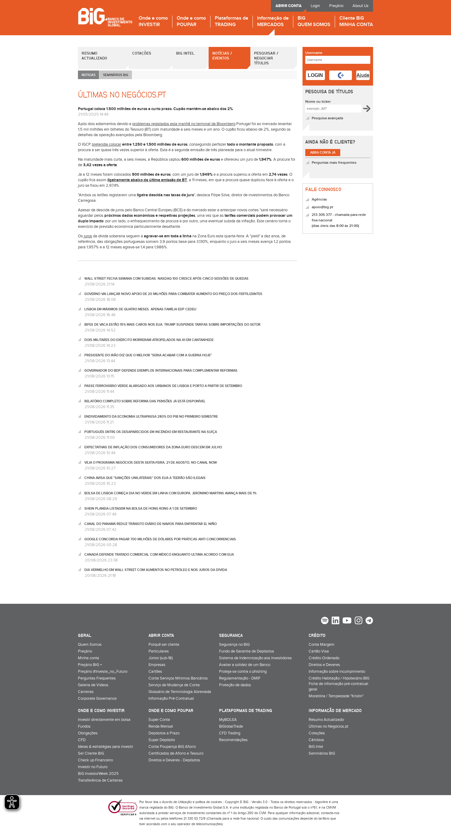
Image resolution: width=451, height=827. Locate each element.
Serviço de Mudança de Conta (174, 685)
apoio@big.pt (322, 207)
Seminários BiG (322, 753)
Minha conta (88, 658)
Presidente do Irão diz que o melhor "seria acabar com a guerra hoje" (148, 355)
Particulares (158, 651)
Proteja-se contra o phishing (243, 671)
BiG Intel (185, 53)
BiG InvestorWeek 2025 (98, 773)
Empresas (156, 664)
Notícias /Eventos (222, 55)
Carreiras (86, 691)
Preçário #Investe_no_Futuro (102, 671)
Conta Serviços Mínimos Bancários (178, 678)
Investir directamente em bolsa (104, 719)
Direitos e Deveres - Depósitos (174, 760)
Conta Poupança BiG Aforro (172, 746)
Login (315, 5)
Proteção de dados (235, 685)
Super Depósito (161, 739)
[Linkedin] (335, 621)
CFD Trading (229, 733)
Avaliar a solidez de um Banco (244, 664)
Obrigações (88, 733)
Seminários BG (115, 75)
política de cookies (208, 802)
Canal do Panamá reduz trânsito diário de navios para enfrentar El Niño (150, 524)
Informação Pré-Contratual (171, 698)
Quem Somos (90, 644)
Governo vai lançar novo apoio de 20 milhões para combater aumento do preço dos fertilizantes (173, 294)
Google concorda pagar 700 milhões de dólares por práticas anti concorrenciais (160, 539)
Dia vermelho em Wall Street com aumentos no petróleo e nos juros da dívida (155, 570)
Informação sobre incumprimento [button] (337, 671)
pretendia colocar (106, 144)
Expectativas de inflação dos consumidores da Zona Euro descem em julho (153, 447)
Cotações (141, 53)
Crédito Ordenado (324, 658)
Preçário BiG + (90, 664)
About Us (360, 5)
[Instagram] (358, 621)
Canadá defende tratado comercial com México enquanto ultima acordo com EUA (159, 555)
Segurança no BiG (234, 644)
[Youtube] (347, 621)
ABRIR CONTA (289, 5)
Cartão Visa (319, 651)
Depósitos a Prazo (163, 733)
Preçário (336, 5)
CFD (82, 739)
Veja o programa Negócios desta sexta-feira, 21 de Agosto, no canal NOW (150, 463)
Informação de (273, 22)
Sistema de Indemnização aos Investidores (255, 658)
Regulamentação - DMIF (239, 678)
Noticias (88, 75)
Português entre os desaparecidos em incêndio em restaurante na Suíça (150, 432)
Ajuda (363, 75)
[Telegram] (369, 621)
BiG (314, 22)
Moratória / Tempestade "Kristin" (336, 696)
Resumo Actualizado (94, 55)
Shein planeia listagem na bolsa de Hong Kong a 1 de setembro (140, 509)
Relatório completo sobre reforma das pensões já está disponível (145, 401)
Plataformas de (231, 22)
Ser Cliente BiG (91, 753)
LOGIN (315, 75)
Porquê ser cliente (163, 644)
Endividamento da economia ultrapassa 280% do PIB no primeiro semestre (151, 417)
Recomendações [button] (233, 739)
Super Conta (159, 719)
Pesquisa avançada (327, 118)
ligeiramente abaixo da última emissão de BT (147, 180)
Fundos (84, 726)
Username (313, 53)
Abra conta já (322, 153)
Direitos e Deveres (324, 664)
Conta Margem (321, 644)
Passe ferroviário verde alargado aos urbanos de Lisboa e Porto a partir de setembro (163, 386)
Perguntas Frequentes (97, 678)
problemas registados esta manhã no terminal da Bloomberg (183, 123)
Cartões (155, 671)
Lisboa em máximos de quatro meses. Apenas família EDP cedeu (140, 309)
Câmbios (316, 739)
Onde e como (153, 22)
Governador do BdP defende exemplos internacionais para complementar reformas (160, 371)
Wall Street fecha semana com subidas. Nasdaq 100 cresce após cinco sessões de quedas (166, 279)
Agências (319, 199)
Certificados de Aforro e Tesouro (175, 753)
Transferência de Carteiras (100, 780)
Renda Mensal (160, 726)
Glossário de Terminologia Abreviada (179, 691)
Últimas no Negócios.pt (328, 726)
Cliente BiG (356, 22)
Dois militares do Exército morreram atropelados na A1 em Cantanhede (149, 340)
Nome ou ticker (318, 101)
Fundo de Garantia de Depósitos (246, 651)
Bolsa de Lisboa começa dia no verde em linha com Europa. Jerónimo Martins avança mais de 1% (170, 493)
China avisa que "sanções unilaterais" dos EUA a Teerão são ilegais (145, 478)
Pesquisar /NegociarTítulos (266, 58)
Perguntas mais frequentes (334, 162)
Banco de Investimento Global (105, 17)
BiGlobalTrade (231, 726)
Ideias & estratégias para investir (105, 746)
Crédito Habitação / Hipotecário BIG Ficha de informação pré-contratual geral (339, 684)
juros (88, 236)
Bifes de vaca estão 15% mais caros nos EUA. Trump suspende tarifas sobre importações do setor (172, 325)
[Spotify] (325, 621)
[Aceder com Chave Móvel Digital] (341, 75)
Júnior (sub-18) (160, 658)
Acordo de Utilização (177, 802)
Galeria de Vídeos (93, 685)
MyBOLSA (228, 719)
